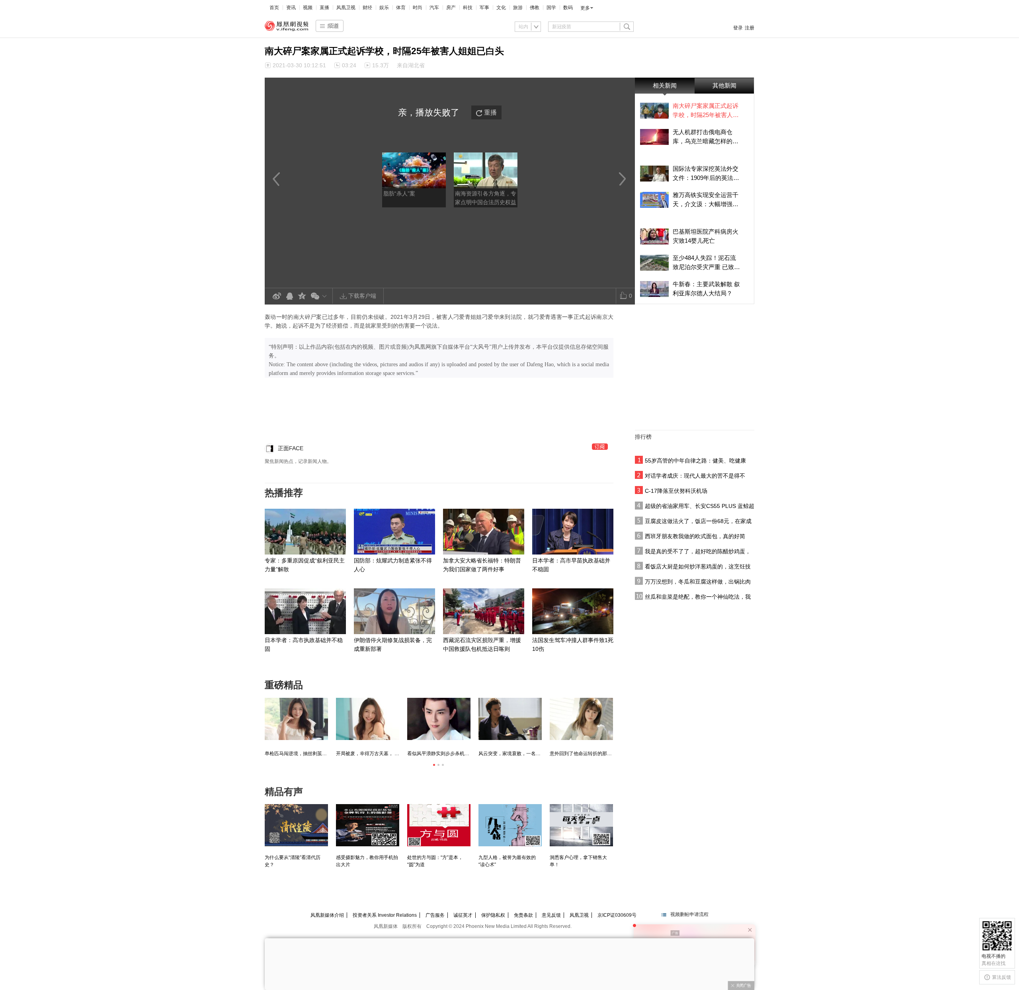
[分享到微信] (320, 296)
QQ (289, 296)
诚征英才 (462, 915)
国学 (551, 7)
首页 (274, 7)
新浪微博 (277, 296)
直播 (324, 7)
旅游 (518, 7)
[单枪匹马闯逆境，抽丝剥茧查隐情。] (296, 719)
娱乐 (384, 7)
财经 (367, 7)
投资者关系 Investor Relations (385, 915)
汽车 (434, 7)
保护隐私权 (493, 915)
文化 (501, 7)
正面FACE (290, 448)
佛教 (534, 7)
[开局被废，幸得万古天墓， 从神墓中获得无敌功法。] (367, 719)
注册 (749, 28)
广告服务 (435, 915)
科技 (467, 7)
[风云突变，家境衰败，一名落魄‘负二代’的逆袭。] (510, 719)
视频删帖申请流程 (689, 914)
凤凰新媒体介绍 (327, 915)
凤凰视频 (286, 25)
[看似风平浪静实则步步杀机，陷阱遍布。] (438, 719)
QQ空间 (302, 296)
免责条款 (523, 915)
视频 (307, 7)
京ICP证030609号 (616, 915)
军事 (484, 7)
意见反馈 (551, 915)
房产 (451, 7)
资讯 (291, 7)
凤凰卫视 (345, 7)
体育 (401, 7)
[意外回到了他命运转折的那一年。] (581, 719)
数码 (568, 7)
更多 (585, 8)
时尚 (417, 7)
